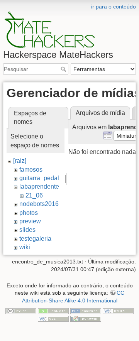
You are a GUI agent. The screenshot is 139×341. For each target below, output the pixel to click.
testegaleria (35, 238)
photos (28, 212)
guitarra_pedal (39, 178)
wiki (24, 247)
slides (27, 229)
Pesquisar (64, 69)
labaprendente (39, 186)
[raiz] (19, 160)
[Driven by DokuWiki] (85, 318)
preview (30, 221)
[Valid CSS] (53, 318)
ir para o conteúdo (113, 6)
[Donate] (53, 310)
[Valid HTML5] (118, 310)
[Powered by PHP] (85, 310)
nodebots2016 (39, 204)
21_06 (34, 195)
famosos (30, 169)
